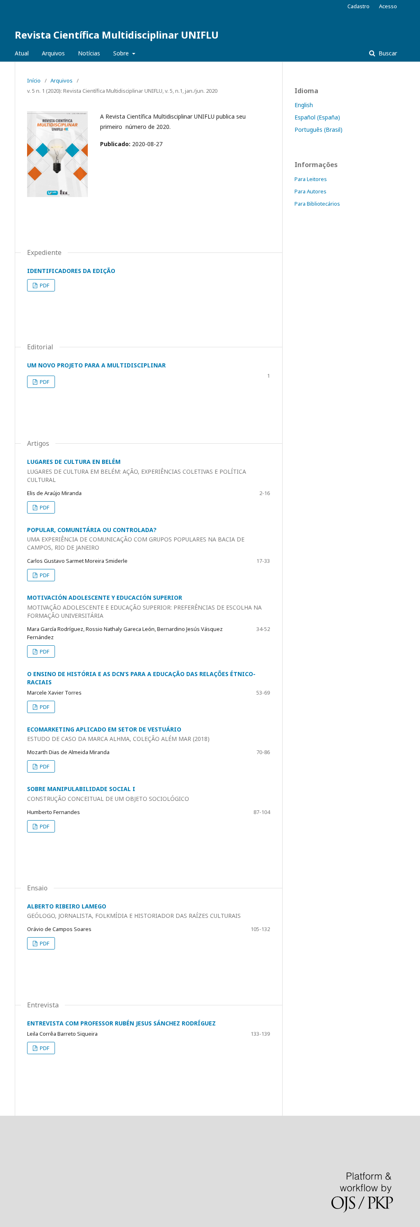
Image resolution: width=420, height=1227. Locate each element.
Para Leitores (310, 179)
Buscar (387, 53)
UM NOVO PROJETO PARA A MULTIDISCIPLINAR (96, 365)
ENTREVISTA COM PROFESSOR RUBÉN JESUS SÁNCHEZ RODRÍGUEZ (121, 1023)
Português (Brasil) (318, 129)
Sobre (121, 53)
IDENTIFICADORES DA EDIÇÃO (71, 271)
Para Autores (310, 191)
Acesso (388, 6)
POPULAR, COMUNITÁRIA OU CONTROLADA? (135, 539)
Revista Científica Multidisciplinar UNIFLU (117, 34)
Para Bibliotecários (317, 203)
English (303, 105)
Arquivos (53, 53)
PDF (44, 285)
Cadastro (358, 6)
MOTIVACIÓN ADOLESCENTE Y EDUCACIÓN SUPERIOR (144, 606)
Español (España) (317, 117)
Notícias (89, 53)
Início (34, 80)
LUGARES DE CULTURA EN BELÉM (136, 471)
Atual (22, 53)
